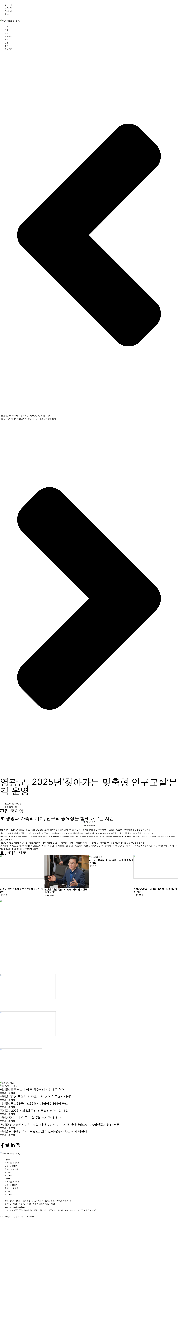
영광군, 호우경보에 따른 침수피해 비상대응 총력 (32, 1089)
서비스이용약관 (11, 1166)
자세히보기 (4, 895)
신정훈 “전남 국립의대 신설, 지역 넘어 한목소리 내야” (35, 1096)
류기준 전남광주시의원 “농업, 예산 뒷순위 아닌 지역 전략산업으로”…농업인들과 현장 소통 (60, 1124)
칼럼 (6, 33)
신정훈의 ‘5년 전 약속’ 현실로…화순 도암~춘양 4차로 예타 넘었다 (43, 1131)
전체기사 (8, 5)
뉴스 (6, 27)
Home (7, 1160)
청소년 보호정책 (11, 1169)
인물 (6, 30)
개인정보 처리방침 (12, 1163)
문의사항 (8, 8)
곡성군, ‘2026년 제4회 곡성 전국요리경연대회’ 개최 (34, 1110)
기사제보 (8, 1175)
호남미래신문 (13, 852)
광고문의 (8, 1172)
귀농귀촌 (8, 36)
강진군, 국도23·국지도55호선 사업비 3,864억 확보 (34, 1103)
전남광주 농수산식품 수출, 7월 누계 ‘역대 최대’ (31, 1117)
